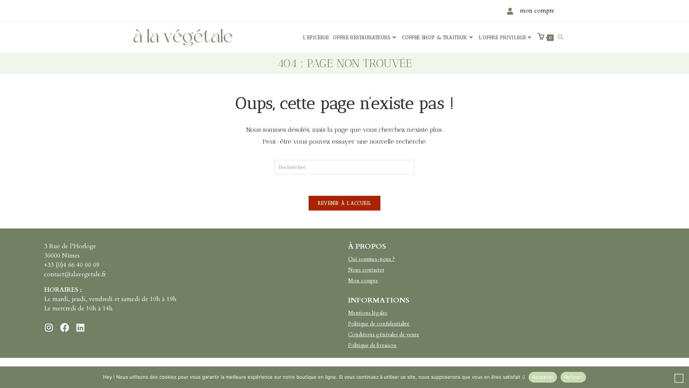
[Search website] (560, 37)
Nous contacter (366, 269)
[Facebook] (64, 327)
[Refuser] (679, 378)
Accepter (542, 377)
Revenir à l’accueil (344, 203)
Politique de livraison (372, 345)
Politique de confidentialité (378, 323)
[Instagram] (49, 327)
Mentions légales (367, 313)
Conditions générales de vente (383, 334)
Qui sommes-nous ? (371, 259)
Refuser (573, 377)
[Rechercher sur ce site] (344, 166)
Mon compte (363, 280)
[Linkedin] (80, 327)
